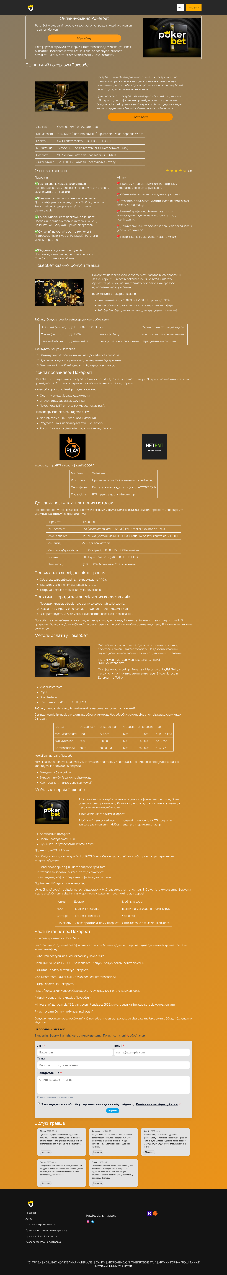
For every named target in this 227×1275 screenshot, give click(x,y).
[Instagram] (87, 1221)
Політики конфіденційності (157, 1104)
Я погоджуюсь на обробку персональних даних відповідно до (111, 1104)
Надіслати (113, 1111)
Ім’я (41, 1045)
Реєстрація (194, 7)
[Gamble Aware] (155, 1214)
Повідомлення (49, 1073)
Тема (41, 1058)
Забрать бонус (84, 38)
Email (119, 1045)
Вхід (180, 7)
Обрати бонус (140, 116)
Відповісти (46, 1152)
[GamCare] (149, 1214)
